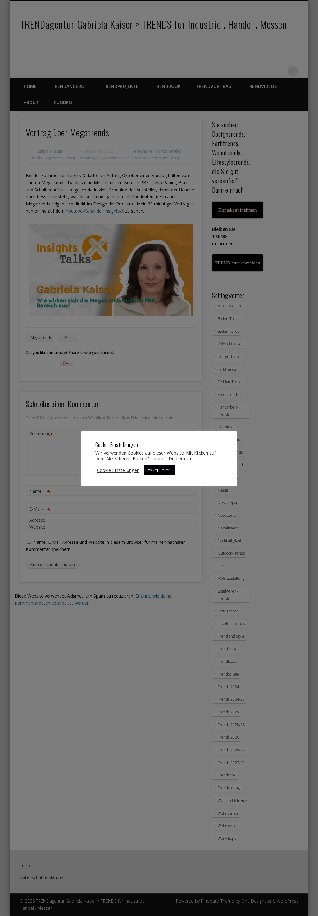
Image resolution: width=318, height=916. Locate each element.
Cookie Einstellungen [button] (118, 470)
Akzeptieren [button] (159, 470)
